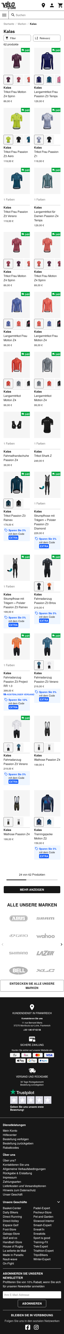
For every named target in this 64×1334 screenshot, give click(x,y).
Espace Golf (10, 1225)
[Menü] (4, 15)
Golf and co (10, 1238)
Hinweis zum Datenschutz (19, 1190)
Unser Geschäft (12, 1194)
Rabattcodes (11, 1148)
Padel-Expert (41, 1208)
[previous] (2, 944)
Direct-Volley (11, 1221)
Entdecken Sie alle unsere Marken (32, 985)
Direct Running (12, 1216)
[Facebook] (28, 1327)
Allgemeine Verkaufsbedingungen (24, 1169)
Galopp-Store (11, 1234)
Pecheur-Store (42, 1212)
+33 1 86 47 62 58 (32, 1029)
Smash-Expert (42, 1225)
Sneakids (39, 1234)
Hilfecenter (10, 1135)
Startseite (9, 24)
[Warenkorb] (60, 5)
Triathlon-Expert (43, 1251)
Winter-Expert (41, 1259)
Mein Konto (10, 1130)
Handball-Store (12, 1242)
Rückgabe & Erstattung (17, 1173)
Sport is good (41, 1238)
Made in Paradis (13, 1255)
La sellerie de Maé (14, 1251)
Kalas (7, 87)
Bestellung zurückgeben (32, 1084)
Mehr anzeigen (32, 890)
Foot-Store (9, 1229)
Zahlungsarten (12, 1182)
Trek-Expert (40, 1246)
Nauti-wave (10, 1259)
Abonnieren (32, 1303)
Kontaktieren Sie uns (32, 1018)
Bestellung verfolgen (16, 1139)
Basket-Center (12, 1208)
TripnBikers (40, 1255)
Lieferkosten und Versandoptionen (24, 1186)
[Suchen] (13, 15)
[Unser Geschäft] (43, 5)
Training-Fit (40, 1242)
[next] (61, 944)
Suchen (21, 15)
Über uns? (9, 1160)
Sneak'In (38, 1229)
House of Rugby (13, 1246)
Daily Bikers (10, 1212)
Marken (22, 24)
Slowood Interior (43, 1221)
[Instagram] (36, 1327)
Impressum (10, 1177)
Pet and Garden (43, 1216)
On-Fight (8, 1263)
